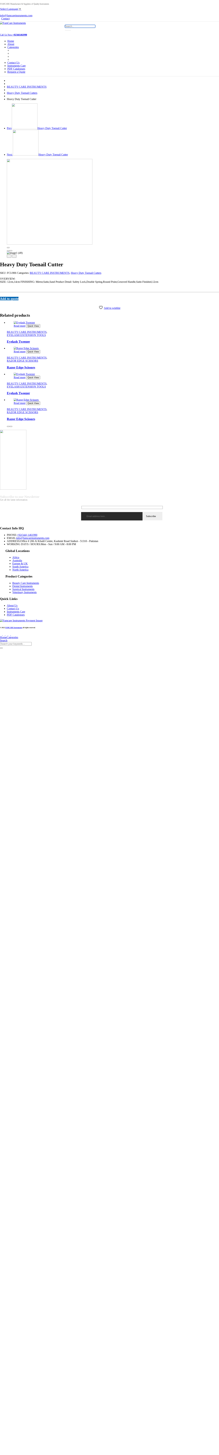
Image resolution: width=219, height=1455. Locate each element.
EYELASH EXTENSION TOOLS (26, 335)
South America (20, 566)
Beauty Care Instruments (25, 583)
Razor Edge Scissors (21, 367)
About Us (12, 605)
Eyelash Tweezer (18, 341)
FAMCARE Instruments (13, 628)
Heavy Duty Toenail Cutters (22, 92)
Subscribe (151, 516)
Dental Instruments (22, 586)
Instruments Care (16, 65)
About (10, 44)
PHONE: (12, 534)
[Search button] (68, 30)
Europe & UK (20, 563)
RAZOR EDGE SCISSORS (22, 360)
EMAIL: (11, 538)
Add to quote (9, 298)
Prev (37, 128)
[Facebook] (1, 302)
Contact (5, 18)
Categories (13, 47)
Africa (15, 557)
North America (20, 569)
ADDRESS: (13, 541)
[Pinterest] (5, 302)
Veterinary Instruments (24, 592)
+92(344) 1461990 (27, 534)
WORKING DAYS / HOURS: (24, 544)
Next (37, 154)
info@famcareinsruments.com (16, 15)
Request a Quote (16, 71)
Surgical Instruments (23, 589)
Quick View (33, 326)
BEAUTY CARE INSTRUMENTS (27, 86)
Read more (19, 325)
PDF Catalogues (16, 68)
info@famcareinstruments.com (32, 538)
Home (10, 41)
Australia (17, 560)
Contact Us (13, 62)
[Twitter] (3, 302)
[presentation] (8, 250)
